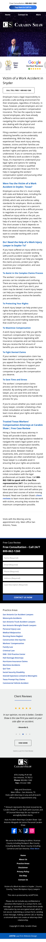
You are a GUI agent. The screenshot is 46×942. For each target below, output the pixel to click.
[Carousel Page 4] (26, 734)
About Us (23, 859)
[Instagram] (32, 830)
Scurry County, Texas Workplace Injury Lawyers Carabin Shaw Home (23, 25)
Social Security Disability (14, 672)
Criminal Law (9, 650)
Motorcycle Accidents (12, 618)
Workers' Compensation (13, 643)
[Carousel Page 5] (29, 734)
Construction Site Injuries (14, 640)
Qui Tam (6, 668)
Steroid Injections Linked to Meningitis (20, 676)
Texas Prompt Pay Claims (14, 679)
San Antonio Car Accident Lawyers (18, 614)
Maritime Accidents (11, 665)
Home (7, 14)
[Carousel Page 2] (19, 734)
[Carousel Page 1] (16, 734)
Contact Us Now (23, 597)
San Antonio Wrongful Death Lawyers (19, 625)
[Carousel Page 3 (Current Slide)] (23, 734)
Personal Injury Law (12, 629)
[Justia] (26, 830)
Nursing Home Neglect (13, 636)
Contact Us (23, 14)
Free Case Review (12, 542)
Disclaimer (23, 867)
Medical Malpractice (12, 632)
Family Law (8, 647)
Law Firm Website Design (23, 936)
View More (23, 743)
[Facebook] (14, 830)
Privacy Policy (23, 871)
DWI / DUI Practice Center (14, 654)
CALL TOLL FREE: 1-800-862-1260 (18, 90)
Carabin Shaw (31, 926)
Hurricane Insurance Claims (15, 661)
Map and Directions (23, 789)
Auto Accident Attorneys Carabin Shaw (21, 819)
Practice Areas (10, 610)
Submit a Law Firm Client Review (23, 751)
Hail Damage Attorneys (13, 658)
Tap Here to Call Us (23, 7)
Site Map (23, 875)
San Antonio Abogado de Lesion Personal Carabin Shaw (23, 822)
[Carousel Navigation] (23, 734)
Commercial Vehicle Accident (15, 683)
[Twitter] (20, 830)
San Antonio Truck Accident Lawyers (19, 621)
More (38, 14)
